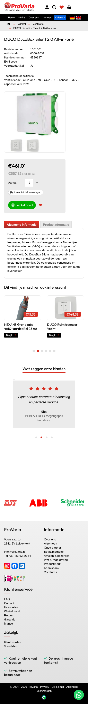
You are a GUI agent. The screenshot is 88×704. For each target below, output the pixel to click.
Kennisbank (51, 568)
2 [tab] (38, 351)
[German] (72, 17)
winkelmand (24, 205)
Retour (8, 615)
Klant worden (12, 642)
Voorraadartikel (14, 65)
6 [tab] (54, 351)
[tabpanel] (34, 122)
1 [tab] (34, 351)
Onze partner (52, 547)
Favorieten (11, 607)
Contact (46, 17)
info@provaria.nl (14, 551)
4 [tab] (46, 351)
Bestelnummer (13, 49)
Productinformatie (56, 224)
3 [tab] (42, 351)
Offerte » (60, 17)
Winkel (21, 17)
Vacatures (50, 572)
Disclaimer (58, 686)
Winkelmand (12, 611)
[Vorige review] (14, 379)
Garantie (9, 619)
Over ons (34, 17)
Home (11, 17)
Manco (8, 623)
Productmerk (52, 563)
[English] (78, 17)
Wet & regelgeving (56, 559)
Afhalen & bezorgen (57, 555)
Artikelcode (11, 53)
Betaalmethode (54, 551)
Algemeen (50, 543)
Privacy (44, 686)
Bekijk (9, 335)
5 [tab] (50, 351)
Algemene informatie (21, 224)
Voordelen (10, 646)
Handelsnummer (15, 57)
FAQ (7, 599)
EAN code (10, 61)
